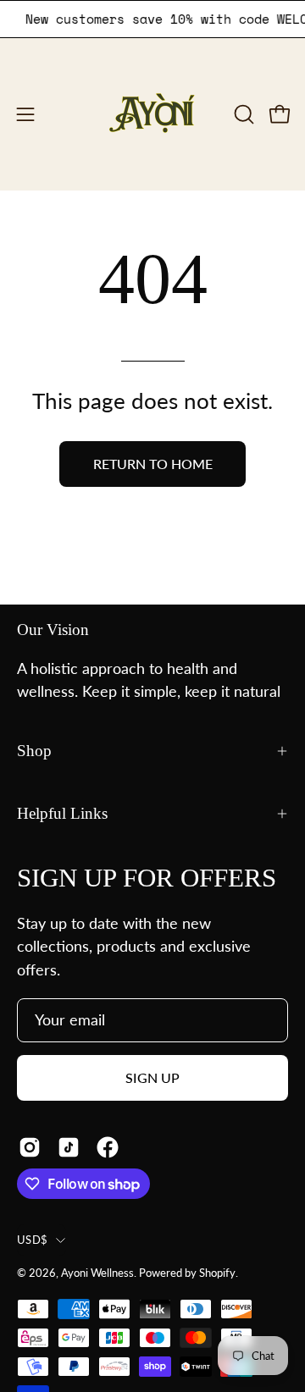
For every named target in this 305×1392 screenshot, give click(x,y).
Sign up (152, 1077)
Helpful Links (62, 813)
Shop (34, 751)
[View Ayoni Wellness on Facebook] (107, 1147)
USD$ (32, 1239)
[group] (152, 19)
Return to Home (153, 464)
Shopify (217, 1272)
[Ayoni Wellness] (152, 114)
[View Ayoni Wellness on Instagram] (29, 1147)
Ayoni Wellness (97, 1272)
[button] (242, 114)
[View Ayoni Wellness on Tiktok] (68, 1147)
